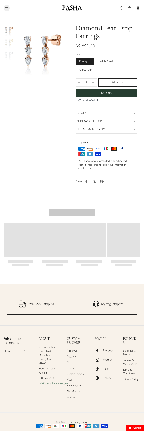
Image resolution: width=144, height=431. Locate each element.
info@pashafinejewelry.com (53, 383)
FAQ (69, 380)
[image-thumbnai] (9, 30)
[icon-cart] (129, 8)
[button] (117, 82)
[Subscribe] (24, 351)
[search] (122, 8)
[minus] (79, 82)
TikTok (106, 369)
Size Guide (73, 391)
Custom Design (75, 374)
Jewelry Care (74, 386)
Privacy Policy (130, 379)
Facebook (108, 350)
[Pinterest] (99, 378)
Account (71, 356)
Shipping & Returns (129, 352)
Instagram (108, 360)
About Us (72, 351)
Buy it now (106, 93)
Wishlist (71, 397)
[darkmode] (137, 8)
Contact (71, 368)
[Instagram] (99, 360)
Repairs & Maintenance (130, 362)
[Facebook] (99, 351)
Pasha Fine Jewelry (77, 422)
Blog (69, 362)
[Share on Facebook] (86, 181)
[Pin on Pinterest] (102, 181)
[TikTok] (99, 369)
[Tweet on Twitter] (94, 181)
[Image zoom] (42, 51)
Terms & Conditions (129, 371)
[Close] (110, 211)
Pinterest (107, 378)
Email (8, 351)
